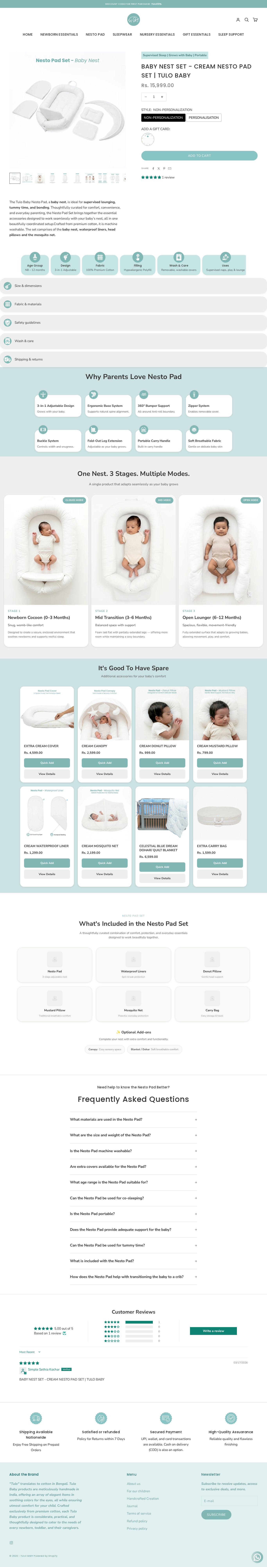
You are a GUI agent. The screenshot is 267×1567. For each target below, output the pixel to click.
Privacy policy (137, 1528)
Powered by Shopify (45, 1555)
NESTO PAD (95, 34)
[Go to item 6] (77, 178)
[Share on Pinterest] (164, 168)
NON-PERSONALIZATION (163, 117)
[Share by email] (169, 168)
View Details (47, 774)
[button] (151, 177)
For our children (138, 1491)
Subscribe (216, 1515)
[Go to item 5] (64, 178)
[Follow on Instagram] (11, 1543)
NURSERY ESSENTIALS (157, 34)
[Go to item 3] (39, 178)
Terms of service (139, 1513)
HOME (28, 34)
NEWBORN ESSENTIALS (59, 34)
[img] (29, 1363)
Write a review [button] (213, 1331)
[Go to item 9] (114, 178)
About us (133, 1483)
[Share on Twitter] (158, 168)
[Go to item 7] (89, 178)
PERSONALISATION (204, 117)
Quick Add (47, 763)
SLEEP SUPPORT (231, 34)
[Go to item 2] (27, 178)
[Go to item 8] (102, 178)
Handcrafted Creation (143, 1498)
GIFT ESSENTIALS (197, 34)
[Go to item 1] (14, 178)
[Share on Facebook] (153, 168)
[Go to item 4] (52, 178)
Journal (132, 1506)
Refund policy (137, 1521)
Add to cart (199, 156)
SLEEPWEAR (122, 34)
